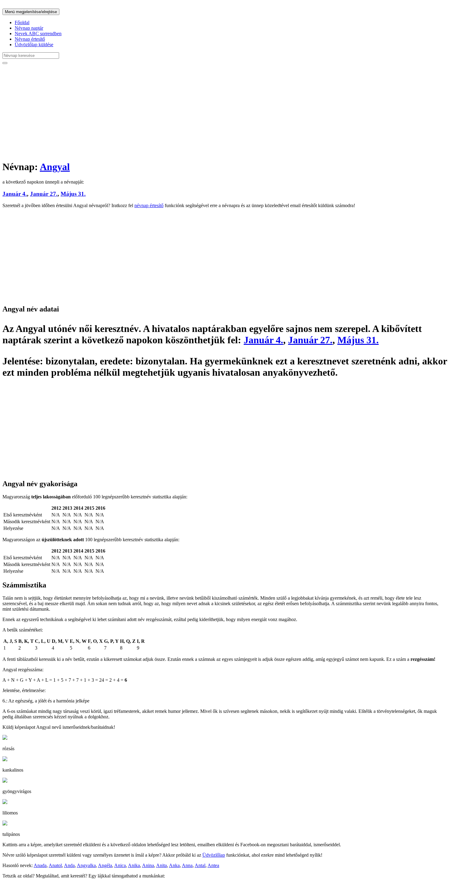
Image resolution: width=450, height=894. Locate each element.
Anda (69, 865)
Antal (200, 865)
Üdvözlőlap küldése (34, 44)
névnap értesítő (148, 205)
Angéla (105, 865)
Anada (40, 865)
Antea (213, 865)
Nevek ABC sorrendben (38, 33)
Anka (174, 865)
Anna (187, 865)
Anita (161, 865)
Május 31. (73, 194)
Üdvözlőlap (213, 855)
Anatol (55, 865)
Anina (148, 865)
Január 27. (44, 194)
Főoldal (22, 22)
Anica (120, 865)
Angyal (55, 166)
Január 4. (14, 194)
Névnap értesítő (30, 39)
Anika (134, 865)
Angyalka (86, 865)
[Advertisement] (186, 112)
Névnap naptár (29, 28)
